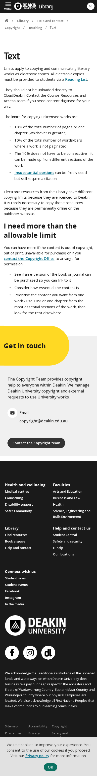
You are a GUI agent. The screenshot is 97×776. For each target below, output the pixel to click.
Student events (16, 584)
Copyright (12, 27)
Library (46, 6)
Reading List (76, 79)
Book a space (15, 541)
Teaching (35, 27)
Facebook (12, 591)
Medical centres (17, 491)
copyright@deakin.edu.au (43, 421)
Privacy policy (37, 755)
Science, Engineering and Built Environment (72, 511)
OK (50, 767)
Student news (15, 578)
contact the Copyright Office (29, 258)
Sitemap (11, 726)
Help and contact (50, 20)
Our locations (63, 554)
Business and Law (66, 498)
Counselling (14, 498)
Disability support (19, 504)
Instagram (13, 597)
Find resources (16, 535)
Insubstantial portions (34, 172)
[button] (7, 5)
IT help (58, 547)
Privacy (34, 733)
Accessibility (37, 726)
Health (58, 504)
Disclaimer (13, 733)
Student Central (65, 535)
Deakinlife (48, 653)
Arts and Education (67, 491)
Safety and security (67, 541)
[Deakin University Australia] (25, 6)
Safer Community (18, 511)
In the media (14, 604)
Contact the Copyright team (36, 443)
